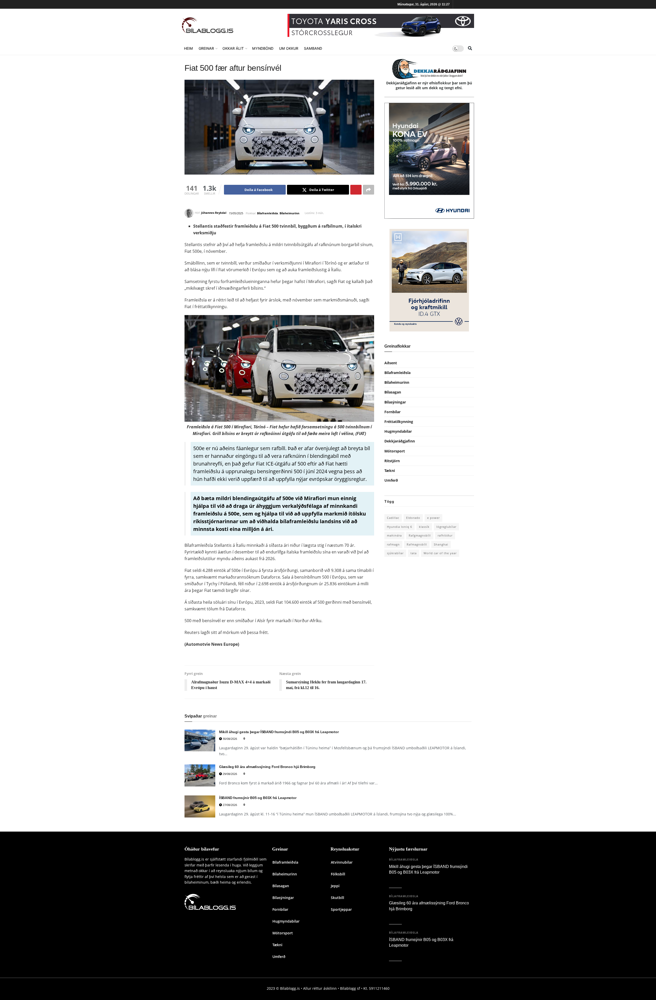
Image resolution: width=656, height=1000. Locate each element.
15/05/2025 (236, 213)
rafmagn (393, 544)
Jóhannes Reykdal (213, 213)
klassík (424, 527)
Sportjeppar (341, 909)
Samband (313, 48)
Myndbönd (262, 48)
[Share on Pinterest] (356, 190)
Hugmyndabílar (398, 431)
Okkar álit (233, 48)
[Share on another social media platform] (368, 190)
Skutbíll (337, 897)
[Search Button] (470, 48)
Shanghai (441, 544)
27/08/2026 (229, 805)
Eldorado (413, 518)
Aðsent (390, 362)
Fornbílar (392, 411)
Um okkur (288, 48)
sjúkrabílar (395, 553)
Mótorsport (394, 451)
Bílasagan (392, 392)
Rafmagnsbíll (417, 544)
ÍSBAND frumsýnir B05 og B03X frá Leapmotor (257, 798)
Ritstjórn (392, 460)
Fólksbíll (338, 874)
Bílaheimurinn (289, 213)
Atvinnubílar (342, 862)
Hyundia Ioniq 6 (399, 527)
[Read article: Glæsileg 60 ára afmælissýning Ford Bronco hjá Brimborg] (199, 775)
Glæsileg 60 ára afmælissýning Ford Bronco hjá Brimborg (267, 767)
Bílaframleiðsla (267, 213)
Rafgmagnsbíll (420, 535)
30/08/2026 (229, 739)
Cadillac (393, 518)
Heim (188, 48)
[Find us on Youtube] (472, 4)
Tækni (389, 470)
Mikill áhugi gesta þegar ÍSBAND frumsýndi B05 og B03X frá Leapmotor (279, 732)
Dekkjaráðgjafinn (399, 441)
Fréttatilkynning (398, 421)
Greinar (206, 48)
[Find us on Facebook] (458, 4)
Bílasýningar (395, 402)
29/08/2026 (229, 774)
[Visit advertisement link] (381, 25)
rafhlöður (445, 535)
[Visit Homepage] (207, 25)
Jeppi (335, 885)
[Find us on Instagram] (465, 4)
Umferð (391, 480)
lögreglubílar (446, 527)
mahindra (394, 535)
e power (433, 518)
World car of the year (440, 553)
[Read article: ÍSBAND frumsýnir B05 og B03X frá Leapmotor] (199, 806)
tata (414, 553)
